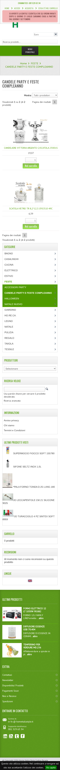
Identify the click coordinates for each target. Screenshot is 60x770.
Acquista (29, 8)
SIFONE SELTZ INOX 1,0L (27, 466)
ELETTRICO (11, 270)
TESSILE (9, 349)
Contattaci (7, 674)
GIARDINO (10, 309)
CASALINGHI (11, 259)
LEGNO (8, 321)
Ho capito (51, 767)
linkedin (5, 736)
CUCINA (8, 264)
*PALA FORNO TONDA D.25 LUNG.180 (34, 487)
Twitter (17, 736)
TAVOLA (8, 343)
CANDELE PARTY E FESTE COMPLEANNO (29, 66)
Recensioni (10, 552)
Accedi (17, 8)
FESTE (34, 63)
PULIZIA (8, 332)
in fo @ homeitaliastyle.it (20, 721)
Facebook (23, 736)
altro (41, 618)
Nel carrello (31, 166)
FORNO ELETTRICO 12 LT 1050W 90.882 (34, 610)
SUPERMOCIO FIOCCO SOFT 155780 (33, 453)
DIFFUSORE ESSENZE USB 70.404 (34, 628)
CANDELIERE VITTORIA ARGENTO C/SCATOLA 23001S (31, 147)
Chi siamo (9, 425)
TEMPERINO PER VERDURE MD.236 (32, 646)
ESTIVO (8, 276)
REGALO (9, 338)
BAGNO (8, 253)
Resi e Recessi (9, 696)
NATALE (8, 326)
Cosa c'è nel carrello (48, 8)
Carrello (9, 534)
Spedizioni (7, 701)
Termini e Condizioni (14, 430)
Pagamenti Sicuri (10, 690)
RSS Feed (11, 736)
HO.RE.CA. (10, 315)
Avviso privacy (11, 420)
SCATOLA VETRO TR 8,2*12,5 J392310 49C (30, 208)
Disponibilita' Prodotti (13, 685)
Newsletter (7, 680)
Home (7, 8)
